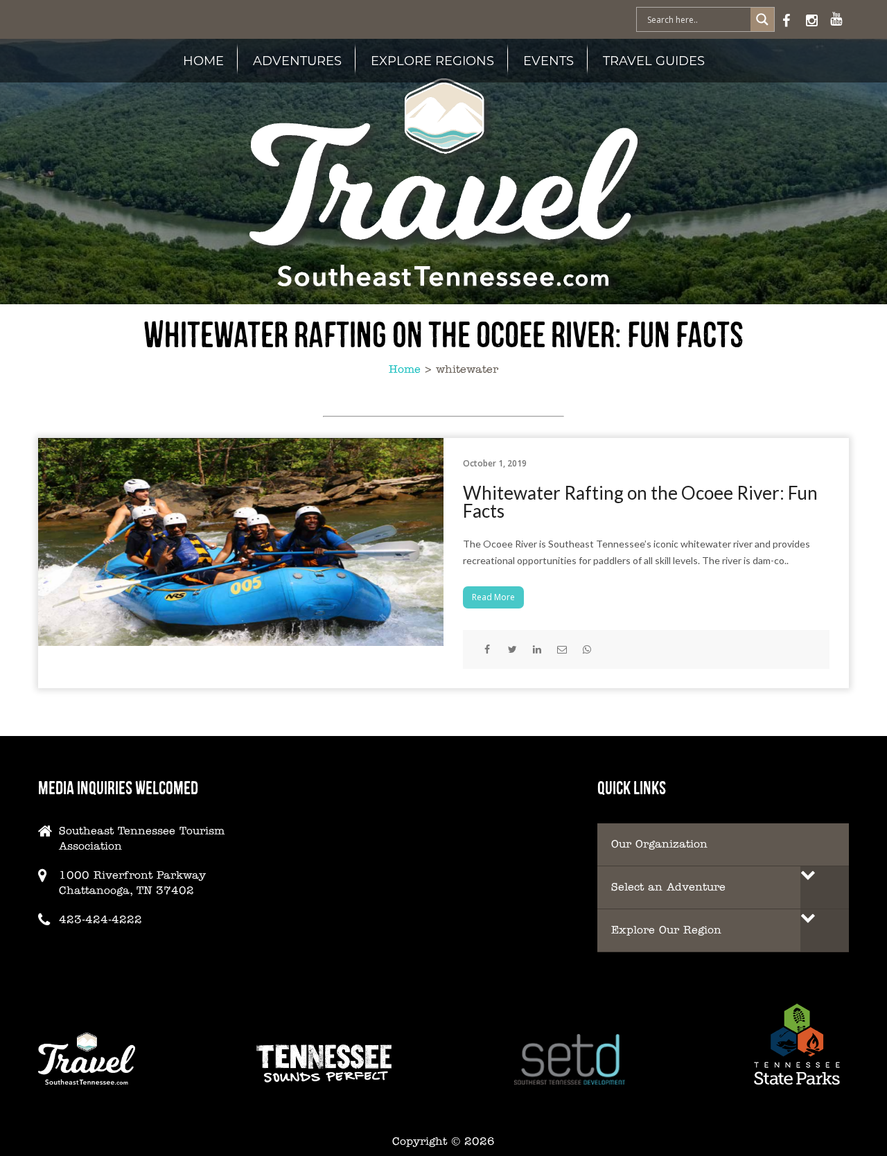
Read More (493, 597)
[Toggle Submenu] (824, 887)
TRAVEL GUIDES (654, 60)
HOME (203, 60)
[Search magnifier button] (762, 19)
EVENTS (548, 60)
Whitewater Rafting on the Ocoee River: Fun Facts (640, 502)
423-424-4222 (100, 919)
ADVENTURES (297, 60)
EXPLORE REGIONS (432, 60)
